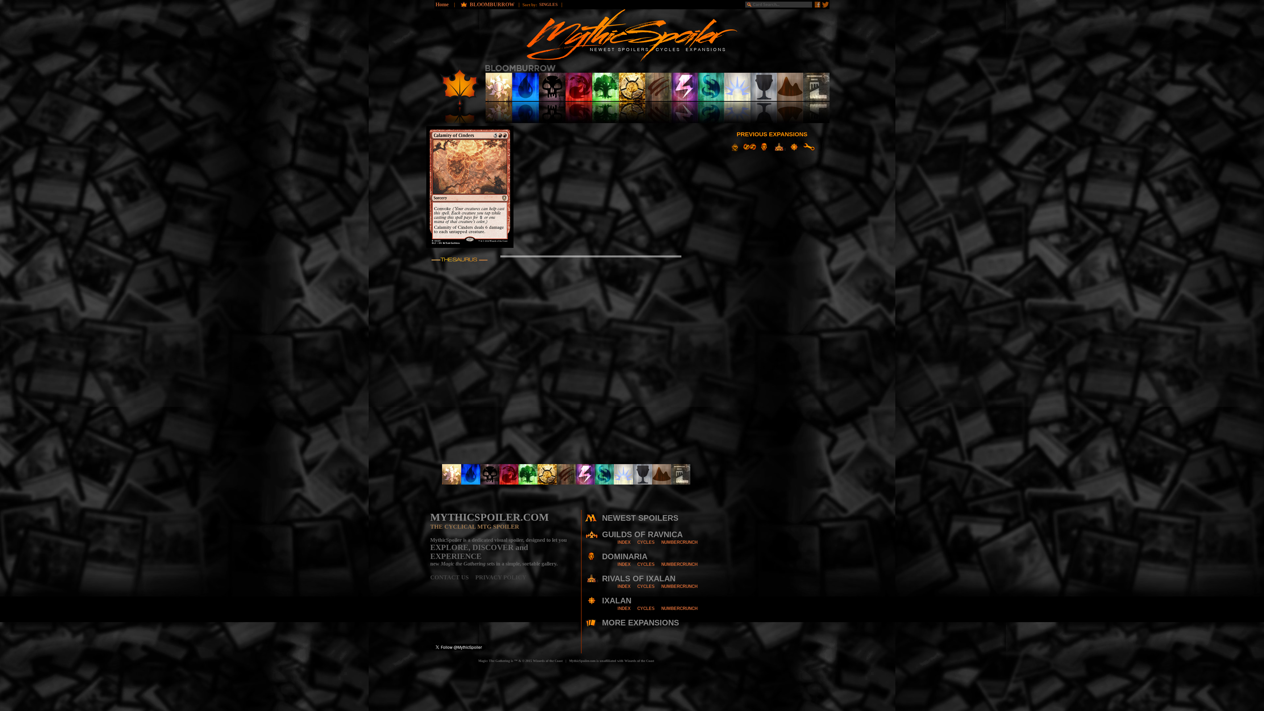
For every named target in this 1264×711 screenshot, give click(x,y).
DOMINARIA (624, 556)
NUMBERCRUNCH (679, 542)
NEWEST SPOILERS (640, 518)
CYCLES (646, 542)
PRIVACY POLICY (500, 577)
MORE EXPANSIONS (640, 622)
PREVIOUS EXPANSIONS (772, 134)
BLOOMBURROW (493, 4)
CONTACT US (452, 577)
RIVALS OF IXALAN (638, 578)
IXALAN (616, 600)
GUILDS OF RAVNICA (642, 534)
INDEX (624, 542)
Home (442, 4)
